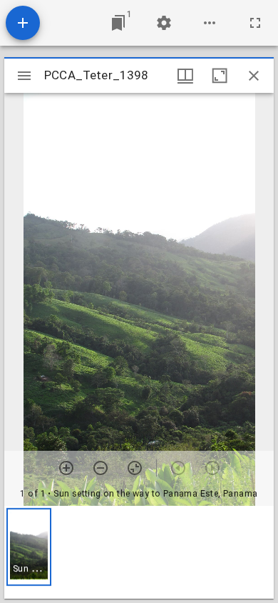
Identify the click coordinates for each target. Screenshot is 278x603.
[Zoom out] (100, 468)
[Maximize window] (219, 76)
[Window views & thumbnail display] (185, 76)
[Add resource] (23, 23)
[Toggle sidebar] (24, 76)
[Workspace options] (209, 23)
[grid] (139, 552)
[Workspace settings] (164, 23)
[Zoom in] (66, 468)
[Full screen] (255, 23)
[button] (29, 547)
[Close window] (254, 76)
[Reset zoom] (135, 468)
